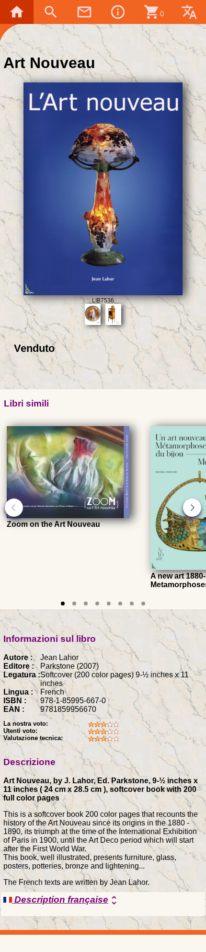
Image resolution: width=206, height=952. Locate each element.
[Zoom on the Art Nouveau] (68, 515)
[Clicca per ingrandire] (103, 293)
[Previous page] (14, 508)
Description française (66, 900)
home (17, 12)
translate (189, 12)
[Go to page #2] (74, 603)
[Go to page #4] (97, 603)
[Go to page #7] (131, 603)
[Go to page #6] (120, 603)
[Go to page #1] (63, 603)
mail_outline (84, 12)
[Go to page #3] (86, 603)
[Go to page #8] (143, 603)
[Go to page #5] (108, 603)
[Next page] (192, 508)
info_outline (118, 12)
